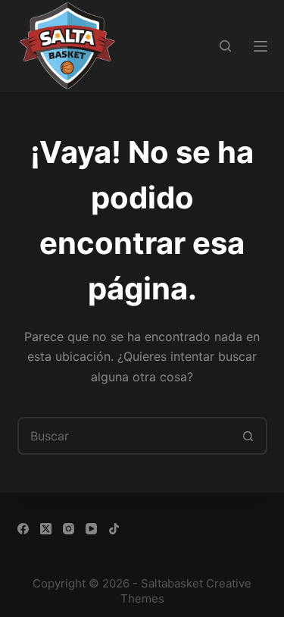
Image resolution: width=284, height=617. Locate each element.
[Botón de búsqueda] (248, 435)
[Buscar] (225, 46)
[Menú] (260, 46)
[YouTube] (91, 528)
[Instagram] (68, 528)
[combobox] (125, 436)
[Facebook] (23, 528)
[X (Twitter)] (45, 528)
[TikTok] (114, 528)
